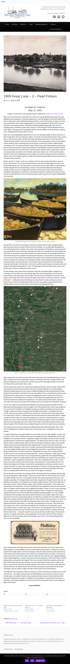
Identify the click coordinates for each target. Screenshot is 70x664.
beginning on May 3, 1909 (54, 114)
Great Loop (13, 618)
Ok (27, 661)
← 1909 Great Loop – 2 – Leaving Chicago (17, 623)
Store (31, 24)
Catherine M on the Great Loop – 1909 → (53, 623)
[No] (68, 659)
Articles (22, 24)
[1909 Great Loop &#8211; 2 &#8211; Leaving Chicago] (34, 598)
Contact (52, 24)
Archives (14, 24)
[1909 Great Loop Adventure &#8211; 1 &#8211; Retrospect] (56, 598)
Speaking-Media (41, 24)
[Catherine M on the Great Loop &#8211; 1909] (13, 598)
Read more (40, 661)
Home (7, 24)
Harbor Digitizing (55, 29)
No (32, 661)
